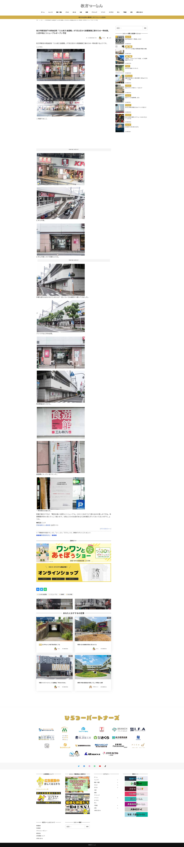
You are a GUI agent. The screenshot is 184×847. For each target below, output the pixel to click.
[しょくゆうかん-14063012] (60, 315)
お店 (81, 12)
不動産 (125, 12)
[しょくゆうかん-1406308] (60, 100)
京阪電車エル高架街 (43, 525)
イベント (103, 12)
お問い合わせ (139, 12)
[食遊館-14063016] (60, 493)
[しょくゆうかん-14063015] (60, 456)
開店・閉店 (59, 12)
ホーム (42, 12)
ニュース (50, 12)
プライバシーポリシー (41, 830)
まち (110, 37)
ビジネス (111, 12)
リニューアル (53, 594)
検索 (145, 28)
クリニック (94, 12)
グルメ (67, 12)
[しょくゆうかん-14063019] (60, 279)
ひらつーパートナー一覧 (42, 789)
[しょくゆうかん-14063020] (60, 386)
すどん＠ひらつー (106, 529)
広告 (131, 12)
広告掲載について (40, 836)
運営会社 (38, 833)
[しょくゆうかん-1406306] (60, 168)
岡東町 (62, 594)
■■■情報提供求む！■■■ (46, 535)
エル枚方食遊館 (42, 594)
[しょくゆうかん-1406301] (60, 239)
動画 (87, 12)
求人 (118, 12)
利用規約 (38, 828)
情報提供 (38, 825)
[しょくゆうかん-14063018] (60, 422)
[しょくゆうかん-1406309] (60, 64)
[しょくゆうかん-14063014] (60, 352)
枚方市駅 (69, 594)
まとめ (74, 12)
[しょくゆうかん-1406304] (60, 202)
